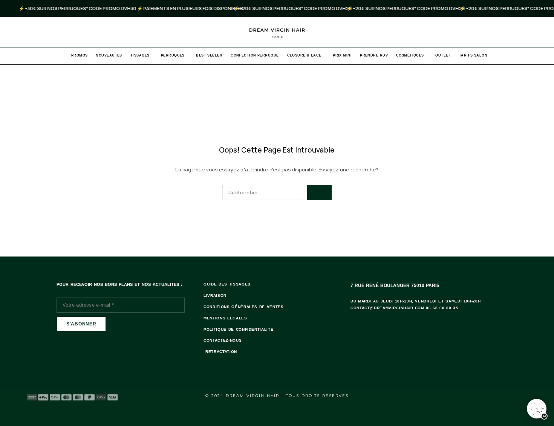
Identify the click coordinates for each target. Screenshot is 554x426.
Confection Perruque (255, 55)
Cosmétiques (410, 55)
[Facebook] (504, 395)
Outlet (443, 55)
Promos (79, 55)
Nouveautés (109, 55)
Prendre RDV (374, 55)
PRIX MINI (342, 55)
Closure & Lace (304, 55)
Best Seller (209, 55)
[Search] (526, 32)
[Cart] (540, 32)
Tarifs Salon (473, 55)
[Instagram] (524, 395)
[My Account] (514, 32)
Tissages (140, 55)
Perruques (173, 55)
